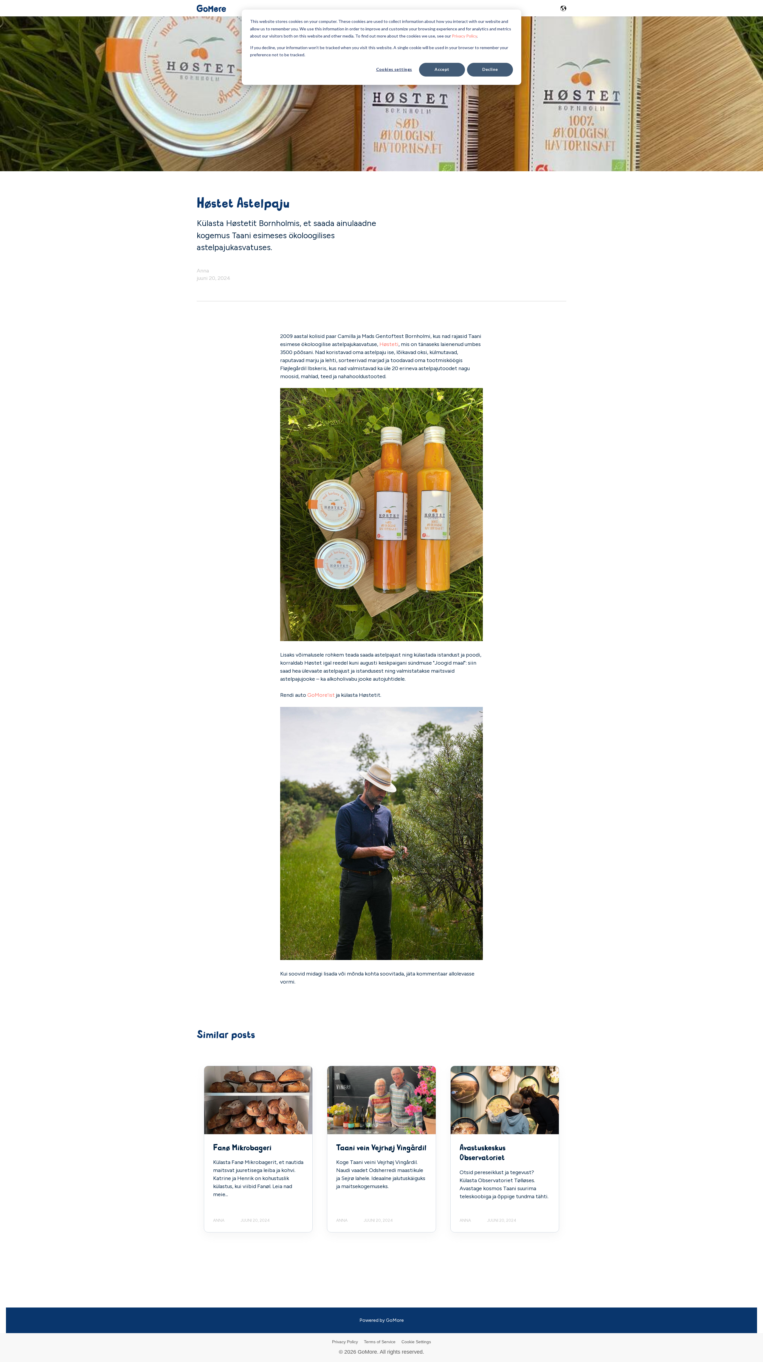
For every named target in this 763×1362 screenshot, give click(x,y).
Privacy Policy (464, 35)
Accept (442, 69)
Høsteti (388, 344)
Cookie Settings (416, 1341)
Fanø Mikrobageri (242, 1148)
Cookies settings (394, 69)
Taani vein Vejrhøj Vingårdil (381, 1148)
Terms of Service (380, 1341)
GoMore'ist (321, 695)
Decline (490, 69)
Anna (203, 270)
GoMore (395, 1320)
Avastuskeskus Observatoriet (482, 1153)
